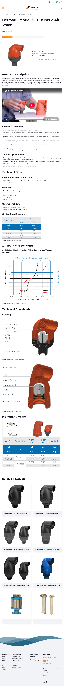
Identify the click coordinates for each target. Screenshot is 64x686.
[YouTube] (47, 682)
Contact (4, 669)
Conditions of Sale (16, 656)
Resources (5, 664)
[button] (3, 8)
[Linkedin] (44, 682)
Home (3, 15)
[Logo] (32, 8)
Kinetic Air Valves (49, 53)
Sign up (32, 662)
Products (9, 15)
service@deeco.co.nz (48, 672)
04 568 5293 (47, 664)
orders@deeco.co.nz (48, 677)
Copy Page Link (8, 31)
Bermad (41, 51)
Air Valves (42, 53)
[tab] (7, 37)
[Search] (60, 8)
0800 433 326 (50, 659)
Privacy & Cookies (16, 667)
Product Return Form (17, 658)
